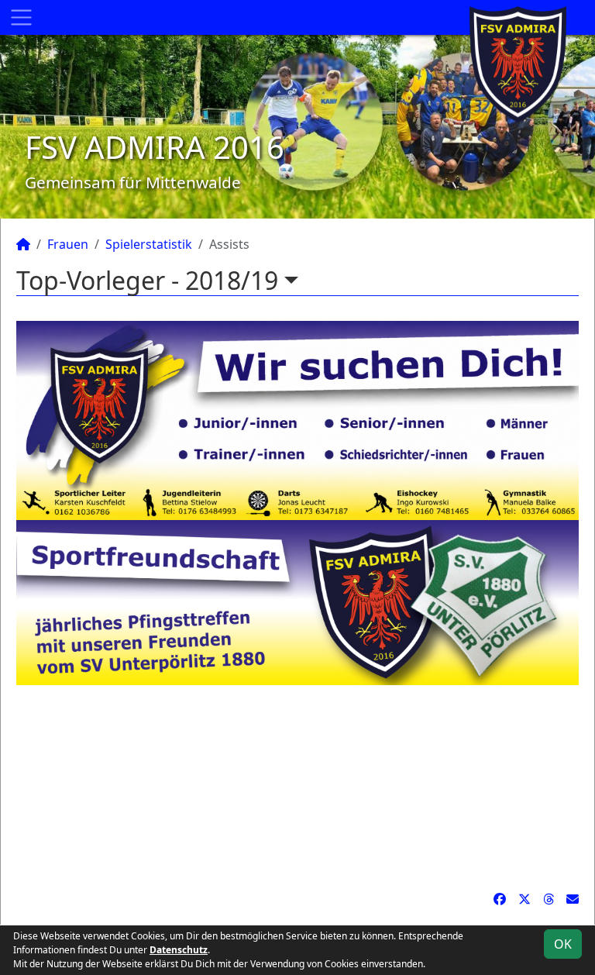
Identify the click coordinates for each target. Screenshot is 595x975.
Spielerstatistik (148, 244)
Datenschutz (179, 949)
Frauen (67, 244)
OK (563, 944)
